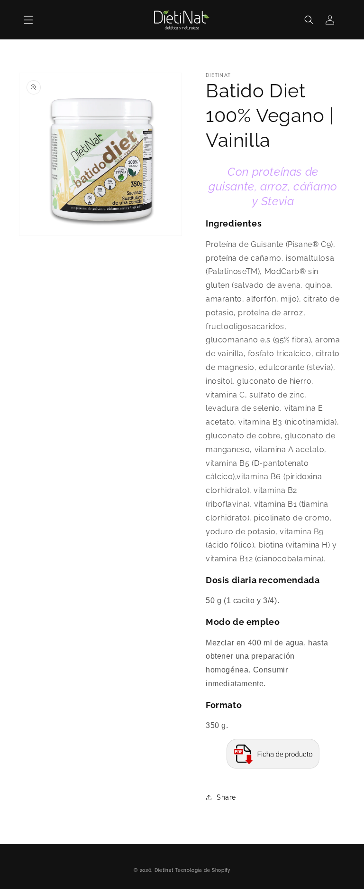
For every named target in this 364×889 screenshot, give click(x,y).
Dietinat (164, 870)
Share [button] (226, 797)
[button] (28, 19)
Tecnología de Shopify (202, 870)
